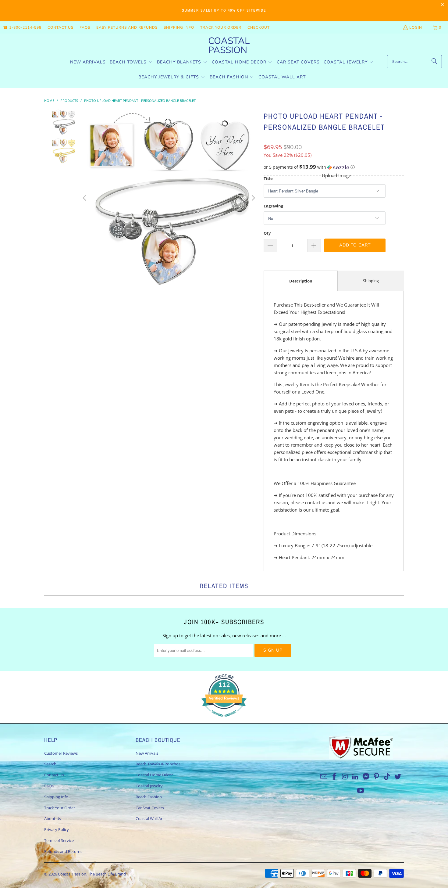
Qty (267, 233)
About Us (52, 818)
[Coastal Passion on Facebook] (334, 776)
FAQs (85, 27)
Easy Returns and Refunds (127, 27)
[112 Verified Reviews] (224, 720)
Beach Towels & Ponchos (158, 764)
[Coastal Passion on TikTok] (387, 776)
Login (415, 27)
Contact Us (60, 27)
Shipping (371, 280)
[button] (131, 62)
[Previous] (85, 197)
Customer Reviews (61, 753)
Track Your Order (220, 27)
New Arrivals (147, 753)
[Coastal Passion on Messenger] (366, 776)
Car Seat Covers (150, 808)
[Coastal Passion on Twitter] (398, 776)
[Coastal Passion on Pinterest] (376, 776)
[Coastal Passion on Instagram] (345, 776)
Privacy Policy (56, 829)
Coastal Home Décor (154, 775)
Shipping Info (179, 27)
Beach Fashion (149, 797)
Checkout (258, 27)
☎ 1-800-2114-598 (22, 27)
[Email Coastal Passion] (324, 776)
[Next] (253, 197)
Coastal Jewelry (149, 786)
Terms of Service (59, 840)
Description (300, 281)
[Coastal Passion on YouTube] (360, 790)
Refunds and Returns (63, 851)
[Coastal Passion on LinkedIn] (355, 776)
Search (50, 764)
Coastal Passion (72, 874)
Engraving (273, 206)
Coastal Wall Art (150, 818)
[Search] (434, 61)
